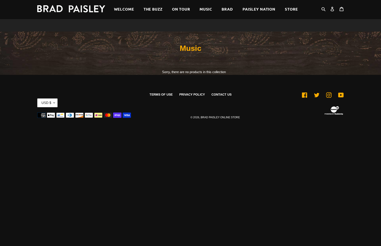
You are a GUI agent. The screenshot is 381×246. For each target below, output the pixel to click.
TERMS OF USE (161, 94)
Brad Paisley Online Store (220, 117)
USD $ (46, 103)
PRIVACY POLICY (192, 94)
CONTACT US (221, 94)
